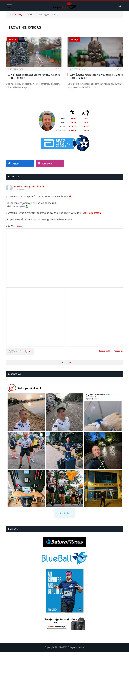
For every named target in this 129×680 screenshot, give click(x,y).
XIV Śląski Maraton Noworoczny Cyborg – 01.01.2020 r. (96, 76)
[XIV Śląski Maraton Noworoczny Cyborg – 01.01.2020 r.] (95, 52)
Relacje (12, 39)
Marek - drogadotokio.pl (29, 186)
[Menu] (9, 6)
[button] (26, 412)
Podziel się (118, 351)
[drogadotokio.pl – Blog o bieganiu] (65, 6)
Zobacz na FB (105, 351)
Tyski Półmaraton (91, 212)
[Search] (120, 6)
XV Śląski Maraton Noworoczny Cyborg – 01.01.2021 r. (34, 76)
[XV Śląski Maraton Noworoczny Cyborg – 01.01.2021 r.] (33, 52)
